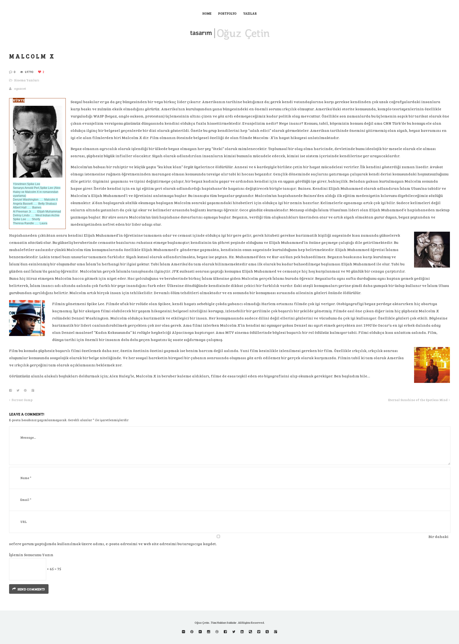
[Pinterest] (191, 631)
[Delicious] (250, 631)
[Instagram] (208, 631)
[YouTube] (200, 631)
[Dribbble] (217, 631)
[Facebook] (225, 631)
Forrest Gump (22, 400)
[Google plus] (275, 631)
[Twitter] (233, 631)
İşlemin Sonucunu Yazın (31, 554)
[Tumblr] (267, 631)
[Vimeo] (258, 631)
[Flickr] (183, 631)
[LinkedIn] (242, 631)
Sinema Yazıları (26, 80)
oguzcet (20, 88)
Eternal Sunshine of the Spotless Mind (418, 400)
